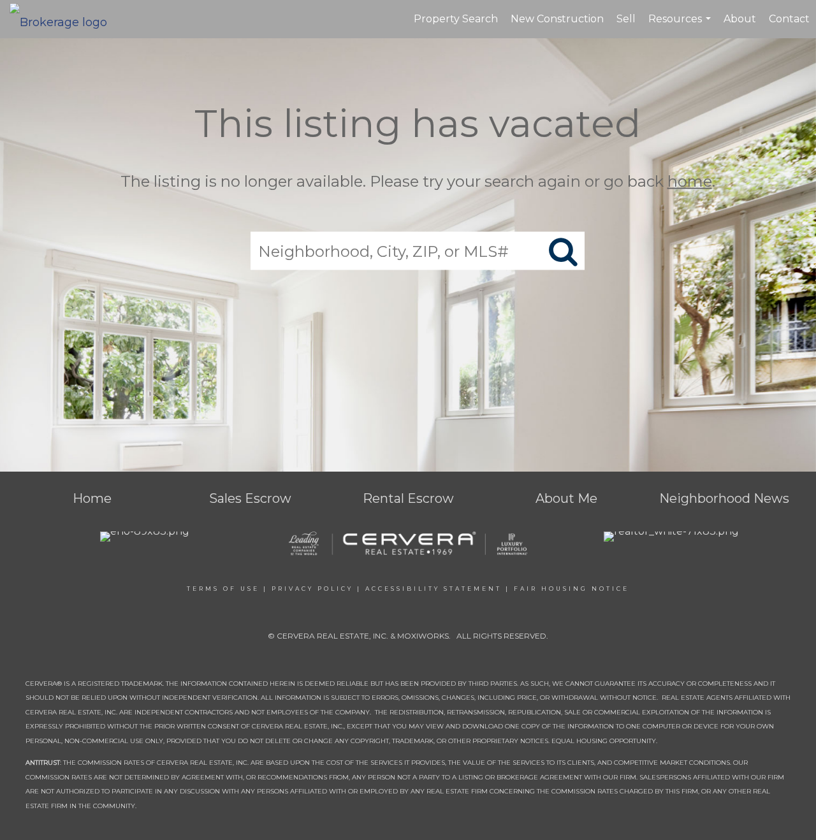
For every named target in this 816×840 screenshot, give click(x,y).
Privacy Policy (312, 588)
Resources (681, 25)
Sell (626, 19)
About (740, 19)
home (689, 181)
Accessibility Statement (433, 588)
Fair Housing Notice (571, 588)
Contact (789, 19)
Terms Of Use (223, 588)
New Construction (557, 19)
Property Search (456, 19)
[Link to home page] (65, 19)
